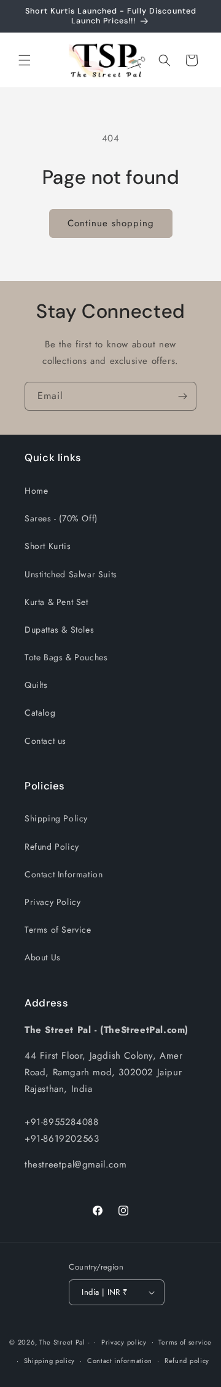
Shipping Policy (56, 818)
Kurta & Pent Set (56, 602)
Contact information (119, 1360)
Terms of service (184, 1342)
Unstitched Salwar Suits (71, 574)
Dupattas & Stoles (59, 629)
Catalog (40, 712)
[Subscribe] (182, 396)
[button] (24, 60)
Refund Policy (52, 846)
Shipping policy (50, 1360)
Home (36, 490)
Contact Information (64, 874)
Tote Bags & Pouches (66, 657)
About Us (43, 957)
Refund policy (187, 1360)
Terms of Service (58, 929)
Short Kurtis (48, 546)
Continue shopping (111, 223)
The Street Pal (62, 1341)
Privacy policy (124, 1342)
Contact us (45, 741)
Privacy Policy (52, 902)
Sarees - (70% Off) (61, 518)
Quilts (36, 685)
